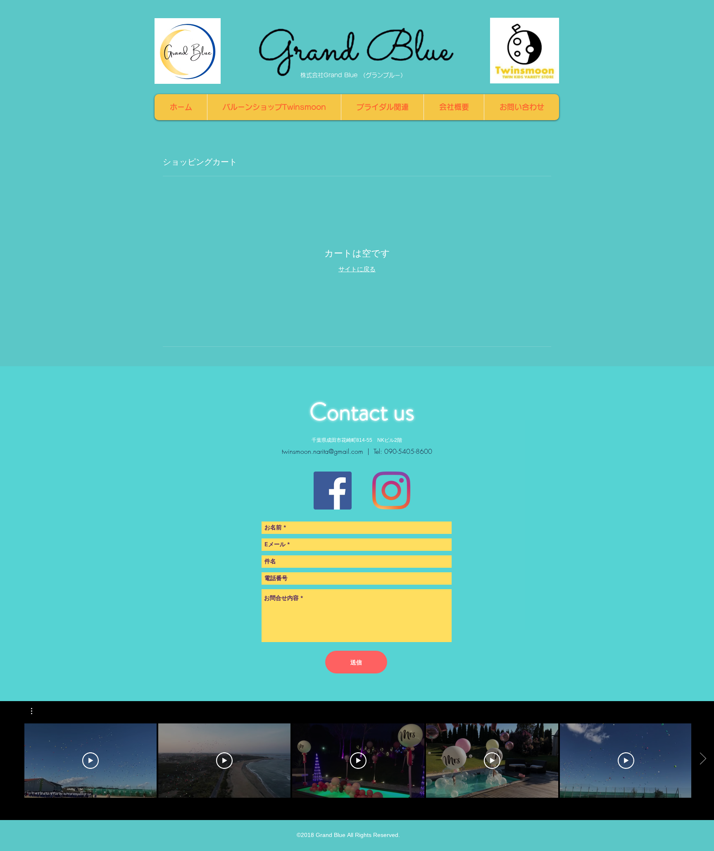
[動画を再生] (90, 760)
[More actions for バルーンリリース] (35, 711)
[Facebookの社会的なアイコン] (333, 491)
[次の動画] (702, 759)
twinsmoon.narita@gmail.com (322, 451)
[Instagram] (391, 491)
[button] (35, 711)
